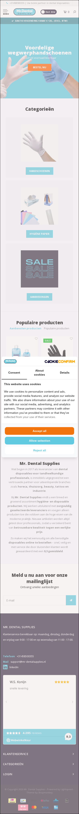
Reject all (39, 450)
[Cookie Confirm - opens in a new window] (60, 361)
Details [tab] (64, 372)
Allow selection (39, 440)
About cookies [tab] (39, 372)
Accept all (39, 431)
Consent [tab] (14, 372)
